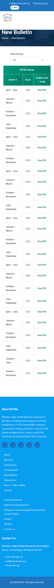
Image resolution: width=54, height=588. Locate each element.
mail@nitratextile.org (19, 3)
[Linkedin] (37, 445)
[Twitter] (13, 445)
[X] (28, 7)
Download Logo (40, 3)
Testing (7, 490)
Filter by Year (16, 54)
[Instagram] (37, 7)
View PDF (41, 90)
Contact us (9, 529)
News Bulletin (10, 475)
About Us (8, 460)
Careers (8, 519)
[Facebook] (23, 7)
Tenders (8, 524)
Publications (10, 480)
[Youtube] (32, 7)
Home (7, 454)
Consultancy (10, 465)
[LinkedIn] (41, 7)
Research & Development (16, 505)
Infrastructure (11, 470)
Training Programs (13, 500)
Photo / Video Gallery (14, 485)
